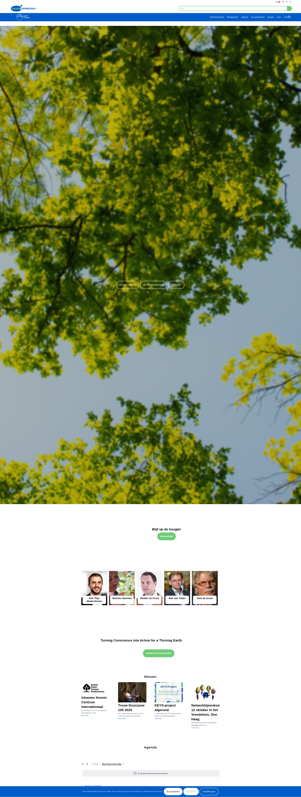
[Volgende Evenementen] (87, 764)
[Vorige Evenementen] (82, 764)
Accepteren (173, 791)
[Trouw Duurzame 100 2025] (132, 692)
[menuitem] (276, 2)
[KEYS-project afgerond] (169, 692)
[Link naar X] (286, 2)
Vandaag (95, 764)
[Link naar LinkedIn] (283, 2)
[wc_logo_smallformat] (23, 12)
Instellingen (209, 791)
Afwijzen (191, 791)
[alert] (151, 773)
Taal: (276, 2)
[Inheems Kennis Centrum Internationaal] (95, 688)
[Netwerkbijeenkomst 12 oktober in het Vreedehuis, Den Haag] (205, 692)
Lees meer (85, 715)
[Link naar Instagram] (290, 2)
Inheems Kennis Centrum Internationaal (94, 702)
